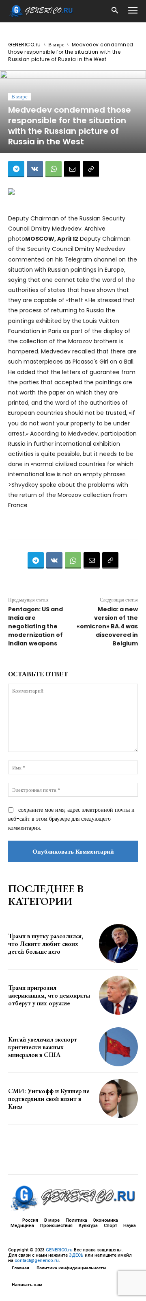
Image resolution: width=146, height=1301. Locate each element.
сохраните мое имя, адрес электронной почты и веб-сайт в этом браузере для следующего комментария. (71, 819)
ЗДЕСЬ (76, 1255)
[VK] (35, 169)
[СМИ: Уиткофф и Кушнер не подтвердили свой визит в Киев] (118, 1098)
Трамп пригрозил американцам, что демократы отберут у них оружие (49, 995)
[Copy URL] (91, 169)
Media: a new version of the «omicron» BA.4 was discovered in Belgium (107, 626)
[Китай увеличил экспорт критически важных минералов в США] (118, 1046)
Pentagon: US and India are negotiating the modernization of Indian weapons (35, 626)
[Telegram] (16, 169)
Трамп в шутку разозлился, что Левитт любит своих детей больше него (45, 944)
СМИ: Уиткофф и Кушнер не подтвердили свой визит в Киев (48, 1099)
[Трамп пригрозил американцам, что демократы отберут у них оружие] (118, 995)
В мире (56, 44)
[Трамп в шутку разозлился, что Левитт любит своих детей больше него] (118, 943)
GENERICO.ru (24, 44)
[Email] (72, 169)
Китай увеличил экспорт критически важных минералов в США (42, 1047)
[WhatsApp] (53, 169)
